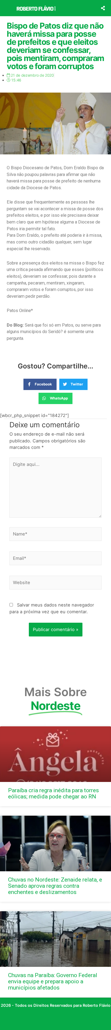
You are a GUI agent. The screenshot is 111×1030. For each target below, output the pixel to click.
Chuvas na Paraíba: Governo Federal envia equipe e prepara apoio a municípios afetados (52, 981)
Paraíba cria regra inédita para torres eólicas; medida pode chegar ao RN (53, 793)
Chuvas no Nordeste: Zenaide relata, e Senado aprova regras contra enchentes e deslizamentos (55, 885)
